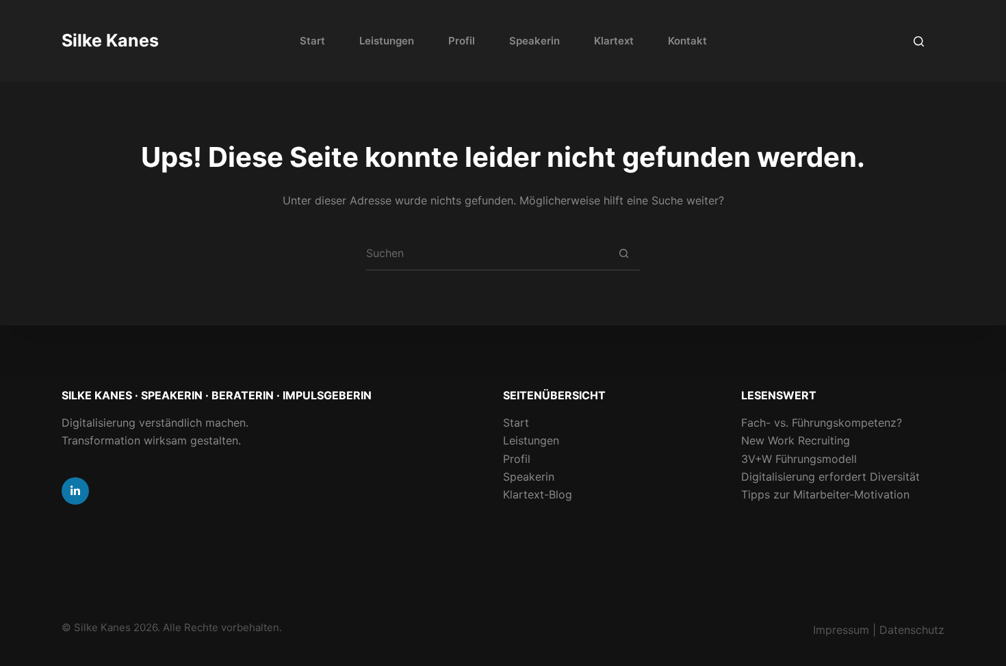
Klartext (614, 40)
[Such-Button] (623, 253)
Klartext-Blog (537, 494)
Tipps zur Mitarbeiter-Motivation (825, 494)
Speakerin (534, 40)
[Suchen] (919, 41)
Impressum (841, 630)
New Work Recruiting (795, 440)
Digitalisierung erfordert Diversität (830, 476)
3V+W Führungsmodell (799, 459)
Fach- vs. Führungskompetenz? (821, 422)
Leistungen (386, 40)
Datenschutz (911, 630)
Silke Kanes (110, 40)
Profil (461, 40)
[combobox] (486, 253)
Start (312, 40)
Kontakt (687, 40)
